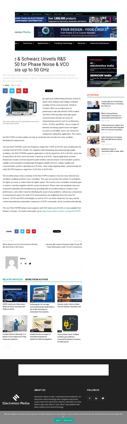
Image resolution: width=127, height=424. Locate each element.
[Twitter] (31, 263)
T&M (4, 301)
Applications (43, 43)
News (15, 43)
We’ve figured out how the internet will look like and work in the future (20, 245)
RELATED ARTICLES (13, 279)
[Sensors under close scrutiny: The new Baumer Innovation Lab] (69, 293)
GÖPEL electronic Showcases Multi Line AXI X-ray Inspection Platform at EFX (14, 306)
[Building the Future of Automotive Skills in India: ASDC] (93, 152)
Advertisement (37, 14)
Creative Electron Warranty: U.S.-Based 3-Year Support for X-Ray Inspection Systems (15, 336)
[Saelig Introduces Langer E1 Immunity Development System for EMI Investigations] (42, 323)
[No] (124, 417)
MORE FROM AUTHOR (36, 279)
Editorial (81, 43)
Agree (58, 420)
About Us (26, 14)
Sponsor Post (68, 14)
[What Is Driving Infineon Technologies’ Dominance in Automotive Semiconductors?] (93, 116)
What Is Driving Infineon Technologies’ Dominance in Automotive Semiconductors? (111, 116)
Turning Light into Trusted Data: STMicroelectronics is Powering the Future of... (112, 104)
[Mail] (26, 263)
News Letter (58, 14)
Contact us (78, 14)
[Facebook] (116, 14)
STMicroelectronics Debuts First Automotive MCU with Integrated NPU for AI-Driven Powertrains (112, 127)
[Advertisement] (42, 219)
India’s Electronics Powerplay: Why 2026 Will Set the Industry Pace (111, 139)
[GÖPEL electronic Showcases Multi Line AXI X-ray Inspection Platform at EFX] (15, 293)
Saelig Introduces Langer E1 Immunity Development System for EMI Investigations (41, 336)
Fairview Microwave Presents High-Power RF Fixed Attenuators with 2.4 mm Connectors (64, 245)
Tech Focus (27, 43)
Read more (68, 420)
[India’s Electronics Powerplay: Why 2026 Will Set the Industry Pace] (93, 140)
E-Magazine (48, 14)
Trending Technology (63, 43)
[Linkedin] (96, 398)
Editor (7, 85)
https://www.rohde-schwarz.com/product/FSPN (61, 211)
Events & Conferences (99, 43)
